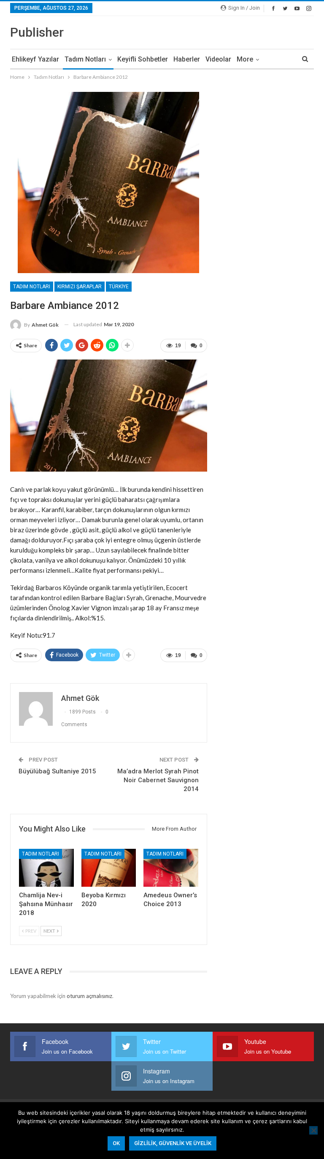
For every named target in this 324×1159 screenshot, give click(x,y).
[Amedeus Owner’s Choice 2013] (170, 868)
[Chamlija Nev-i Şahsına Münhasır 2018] (46, 868)
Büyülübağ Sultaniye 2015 (57, 771)
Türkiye (119, 287)
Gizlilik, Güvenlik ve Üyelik (172, 1143)
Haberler (186, 59)
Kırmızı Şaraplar (79, 287)
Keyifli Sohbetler (142, 59)
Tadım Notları (85, 59)
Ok (116, 1143)
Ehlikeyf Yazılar (35, 59)
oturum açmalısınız (89, 996)
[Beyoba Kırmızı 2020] (108, 868)
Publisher (37, 32)
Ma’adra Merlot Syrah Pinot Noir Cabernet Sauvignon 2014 (158, 780)
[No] (313, 1130)
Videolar (218, 59)
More (245, 59)
